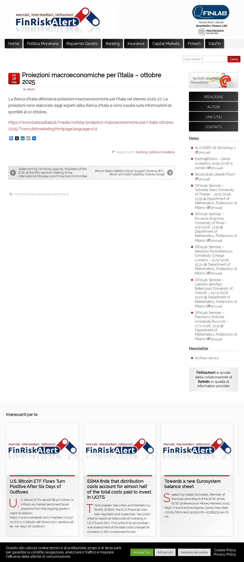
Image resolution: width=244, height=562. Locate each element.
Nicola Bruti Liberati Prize (214, 174)
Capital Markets (166, 43)
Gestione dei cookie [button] (194, 552)
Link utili (213, 117)
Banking (113, 43)
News (31, 89)
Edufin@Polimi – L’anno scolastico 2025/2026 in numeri (214, 163)
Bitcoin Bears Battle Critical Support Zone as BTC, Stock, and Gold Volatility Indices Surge (129, 172)
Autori (213, 107)
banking (142, 152)
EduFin (214, 43)
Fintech (194, 43)
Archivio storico (207, 358)
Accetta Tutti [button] (142, 552)
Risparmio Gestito (82, 43)
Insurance (135, 43)
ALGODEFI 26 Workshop (214, 148)
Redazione (213, 97)
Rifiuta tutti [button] (165, 552)
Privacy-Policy (225, 554)
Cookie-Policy (225, 550)
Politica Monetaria (42, 43)
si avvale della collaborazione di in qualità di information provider (213, 379)
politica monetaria (162, 152)
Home (13, 43)
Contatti (213, 127)
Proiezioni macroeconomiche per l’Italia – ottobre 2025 (91, 78)
